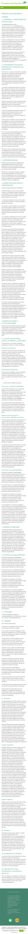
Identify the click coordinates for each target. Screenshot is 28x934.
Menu (2, 7)
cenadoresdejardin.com (7, 26)
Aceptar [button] (21, 930)
